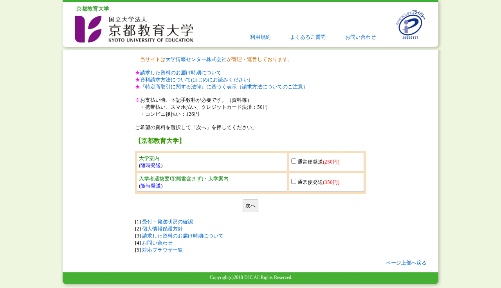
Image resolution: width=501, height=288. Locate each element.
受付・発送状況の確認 (167, 222)
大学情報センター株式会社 (196, 59)
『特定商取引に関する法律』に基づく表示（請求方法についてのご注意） (224, 87)
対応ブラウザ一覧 (162, 250)
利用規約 (260, 37)
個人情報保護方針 (162, 229)
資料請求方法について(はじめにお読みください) (195, 80)
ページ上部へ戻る (406, 263)
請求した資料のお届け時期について (181, 73)
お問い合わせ (360, 37)
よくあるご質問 (308, 37)
